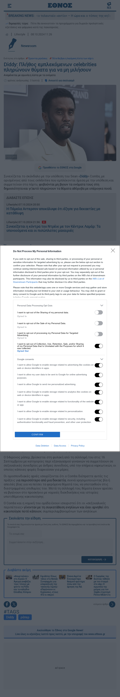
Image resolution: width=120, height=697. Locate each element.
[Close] (114, 251)
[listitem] (60, 305)
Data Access (60, 445)
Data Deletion (42, 445)
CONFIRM (37, 434)
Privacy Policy (78, 445)
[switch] (99, 312)
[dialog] (60, 348)
